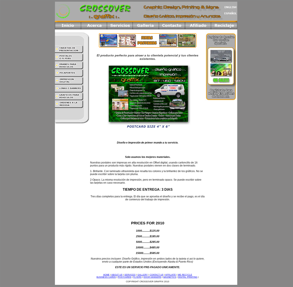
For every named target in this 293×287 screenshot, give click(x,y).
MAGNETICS (169, 277)
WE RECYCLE (185, 274)
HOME (106, 274)
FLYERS (137, 277)
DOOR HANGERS (152, 277)
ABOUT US (116, 274)
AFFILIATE (170, 274)
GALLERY (142, 274)
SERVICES (130, 274)
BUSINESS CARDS (106, 277)
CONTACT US (156, 274)
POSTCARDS (124, 277)
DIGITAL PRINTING (187, 277)
